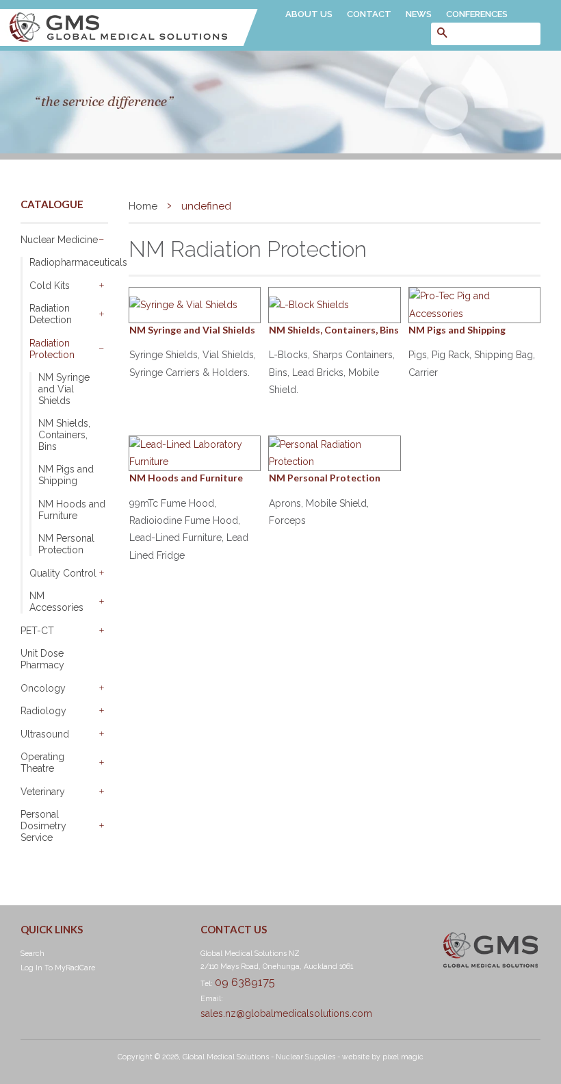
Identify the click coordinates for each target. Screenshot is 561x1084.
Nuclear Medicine (59, 239)
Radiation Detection (50, 314)
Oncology (43, 688)
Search (32, 953)
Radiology (43, 710)
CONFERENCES (477, 14)
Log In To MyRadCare (58, 967)
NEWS (419, 14)
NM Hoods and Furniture (71, 510)
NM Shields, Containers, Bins (64, 435)
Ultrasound (45, 734)
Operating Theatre (42, 762)
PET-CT (37, 630)
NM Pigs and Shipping (66, 475)
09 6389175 (245, 982)
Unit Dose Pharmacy (42, 659)
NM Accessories (56, 601)
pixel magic (402, 1057)
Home (143, 206)
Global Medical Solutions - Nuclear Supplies (259, 1057)
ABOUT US (308, 14)
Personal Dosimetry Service (43, 826)
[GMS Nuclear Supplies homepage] (129, 42)
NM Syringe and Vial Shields (64, 389)
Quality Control (62, 573)
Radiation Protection (52, 349)
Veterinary (43, 791)
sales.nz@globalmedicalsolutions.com (286, 1013)
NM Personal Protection (66, 544)
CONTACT (369, 14)
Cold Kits (49, 285)
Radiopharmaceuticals (68, 262)
